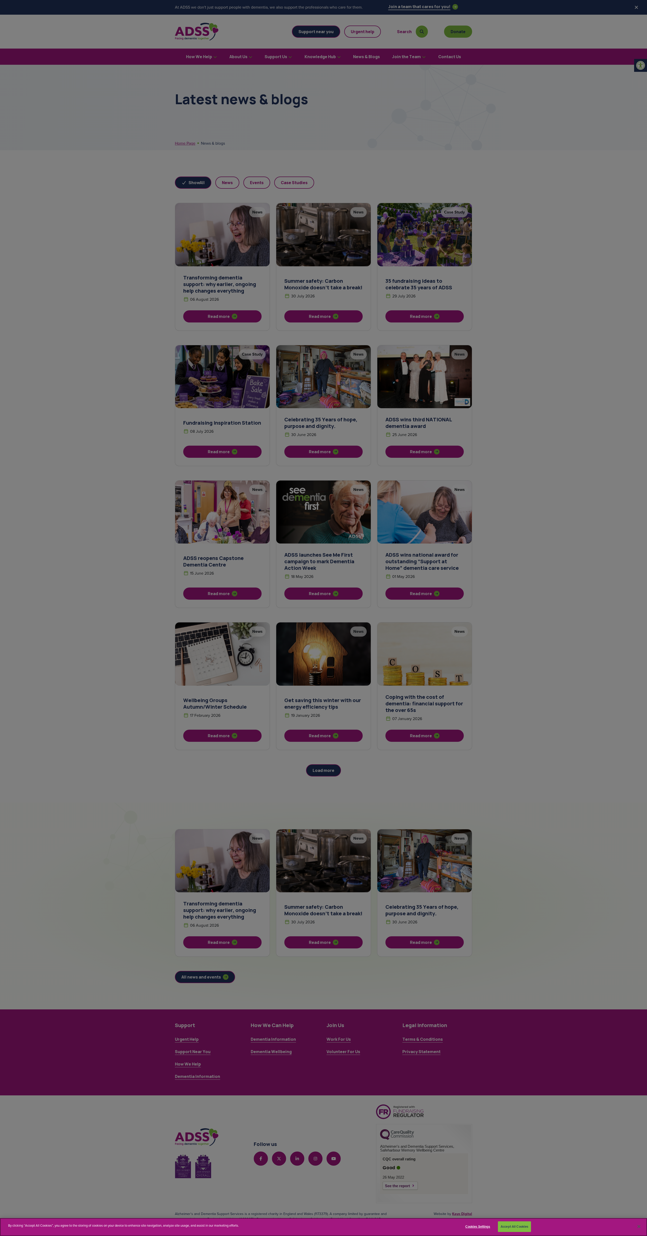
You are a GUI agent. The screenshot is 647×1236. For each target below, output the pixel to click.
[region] (323, 1227)
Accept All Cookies (514, 1226)
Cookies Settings (477, 1226)
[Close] (638, 1226)
